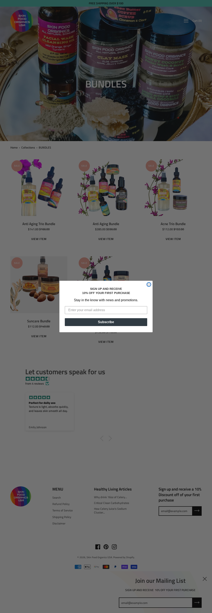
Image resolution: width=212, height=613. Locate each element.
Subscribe (106, 322)
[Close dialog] (149, 284)
